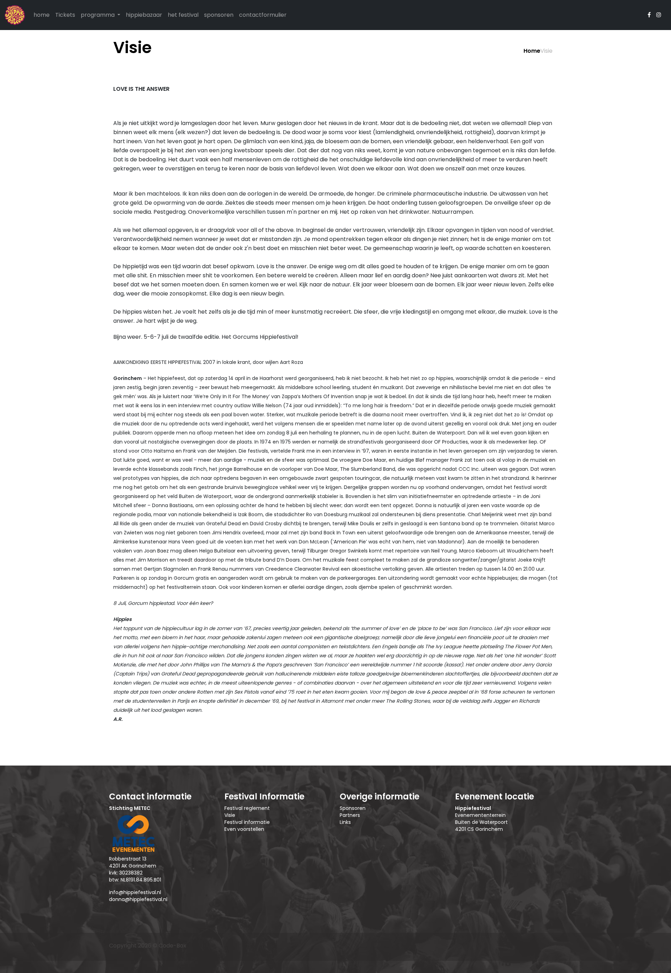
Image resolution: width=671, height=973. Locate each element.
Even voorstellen (244, 829)
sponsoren (218, 15)
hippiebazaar (144, 15)
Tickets (65, 15)
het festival (183, 15)
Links (345, 822)
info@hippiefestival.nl (135, 892)
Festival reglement (247, 808)
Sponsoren (353, 808)
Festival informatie (247, 822)
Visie (229, 815)
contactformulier (263, 15)
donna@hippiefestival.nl (138, 899)
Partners (350, 815)
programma (98, 15)
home (42, 15)
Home (532, 51)
